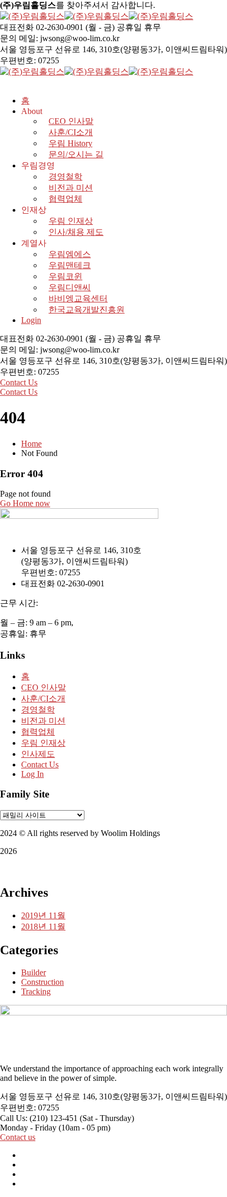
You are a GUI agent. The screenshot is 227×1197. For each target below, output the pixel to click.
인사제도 (38, 753)
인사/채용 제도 (76, 231)
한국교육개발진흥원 (87, 309)
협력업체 (65, 198)
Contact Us (18, 382)
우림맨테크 (70, 265)
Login (31, 320)
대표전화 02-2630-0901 (41, 27)
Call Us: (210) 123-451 (39, 1118)
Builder (33, 972)
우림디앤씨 (70, 287)
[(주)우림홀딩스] (32, 16)
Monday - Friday (28, 1127)
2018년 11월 (43, 926)
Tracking (36, 991)
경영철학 (65, 176)
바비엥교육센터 (78, 298)
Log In (32, 774)
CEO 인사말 (43, 687)
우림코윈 (65, 276)
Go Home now (25, 503)
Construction (42, 981)
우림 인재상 (71, 220)
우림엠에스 (70, 254)
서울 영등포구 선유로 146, (48, 49)
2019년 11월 (43, 915)
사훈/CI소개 (43, 698)
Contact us (17, 1137)
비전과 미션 (71, 187)
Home (31, 443)
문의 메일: (19, 38)
